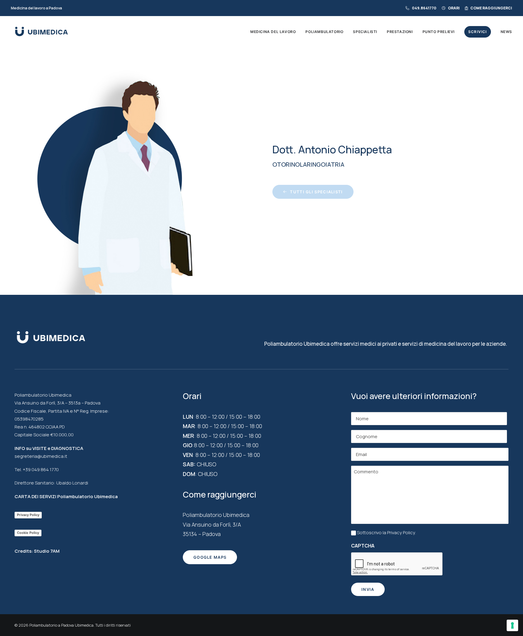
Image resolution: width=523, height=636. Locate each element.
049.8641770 (424, 8)
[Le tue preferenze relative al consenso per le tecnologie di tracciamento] (512, 625)
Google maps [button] (209, 557)
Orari (454, 8)
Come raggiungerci (491, 8)
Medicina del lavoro (273, 31)
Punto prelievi (439, 31)
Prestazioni (400, 31)
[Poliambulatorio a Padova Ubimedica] (41, 31)
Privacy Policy (28, 515)
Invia (367, 589)
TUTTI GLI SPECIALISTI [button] (316, 191)
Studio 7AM (47, 551)
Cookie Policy (28, 533)
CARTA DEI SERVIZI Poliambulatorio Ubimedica (66, 496)
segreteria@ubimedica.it (41, 456)
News (506, 31)
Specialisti (365, 31)
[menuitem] (422, 8)
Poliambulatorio (324, 31)
